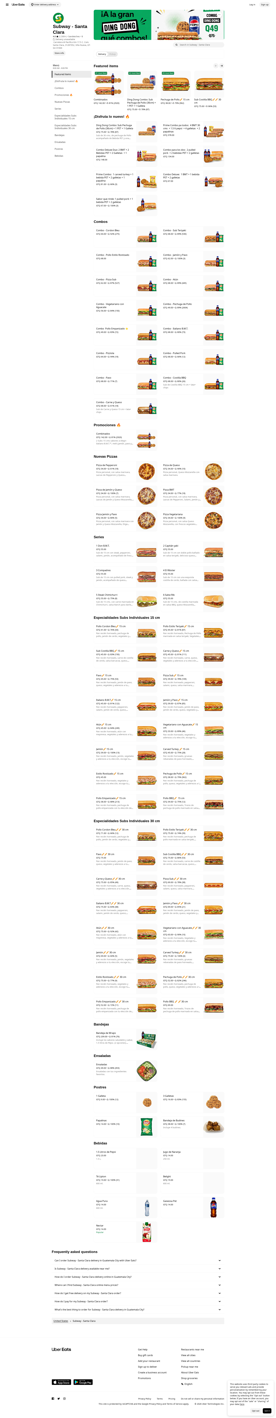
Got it (267, 1410)
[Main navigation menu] (7, 4)
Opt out (255, 1410)
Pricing (171, 1398)
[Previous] (215, 65)
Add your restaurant (149, 1361)
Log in (252, 4)
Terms (160, 1398)
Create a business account (152, 1372)
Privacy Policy (144, 1398)
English (188, 1384)
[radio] (102, 54)
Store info (59, 53)
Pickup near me (189, 1366)
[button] (138, 1260)
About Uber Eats (190, 1372)
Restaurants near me (192, 1349)
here (242, 1404)
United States (60, 1320)
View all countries (190, 1361)
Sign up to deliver (147, 1366)
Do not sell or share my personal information (202, 1398)
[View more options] (219, 14)
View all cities (188, 1355)
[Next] (221, 65)
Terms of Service (175, 1403)
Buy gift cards (145, 1355)
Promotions (144, 1378)
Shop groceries (189, 1378)
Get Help (142, 1349)
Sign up (265, 4)
